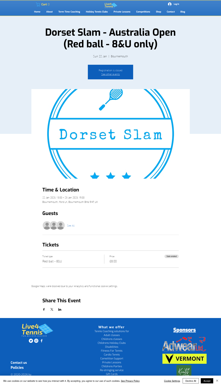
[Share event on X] (51, 309)
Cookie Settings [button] (172, 380)
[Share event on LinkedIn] (59, 309)
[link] (38, 4)
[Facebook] (41, 341)
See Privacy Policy (130, 380)
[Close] (217, 380)
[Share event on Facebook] (43, 309)
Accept (207, 380)
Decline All (190, 380)
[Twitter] (31, 341)
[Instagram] (36, 341)
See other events (110, 74)
